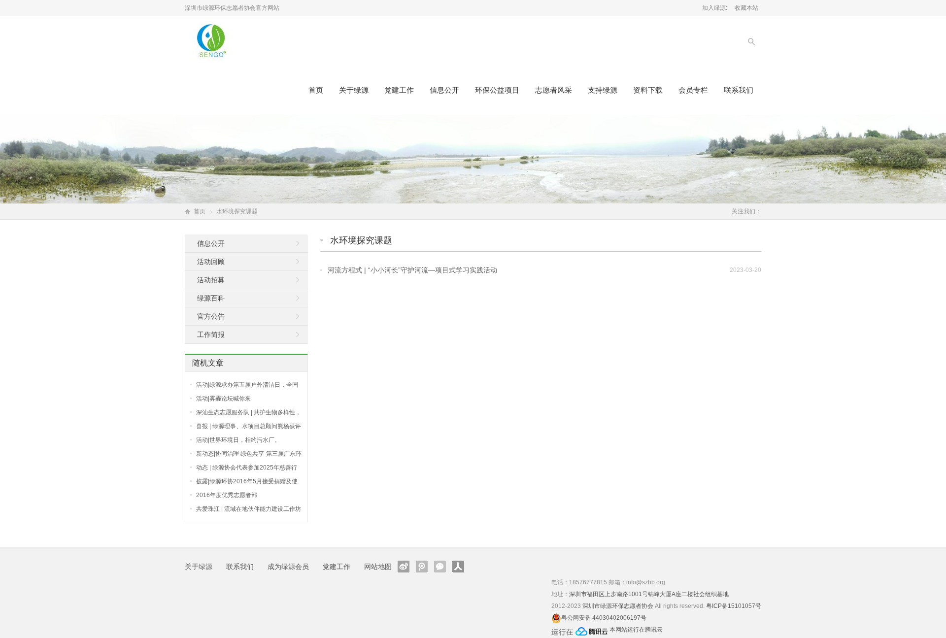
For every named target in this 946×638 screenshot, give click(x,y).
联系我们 (738, 90)
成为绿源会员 (288, 567)
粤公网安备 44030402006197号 (603, 617)
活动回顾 (211, 262)
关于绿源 (354, 90)
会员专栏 (693, 90)
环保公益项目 (497, 90)
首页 (315, 90)
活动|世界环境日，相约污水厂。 (238, 440)
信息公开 (444, 90)
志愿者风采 (553, 90)
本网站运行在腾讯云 (636, 629)
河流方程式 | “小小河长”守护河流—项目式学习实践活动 (412, 270)
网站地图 (378, 567)
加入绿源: (714, 7)
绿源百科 (211, 298)
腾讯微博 (422, 566)
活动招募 (211, 280)
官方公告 (211, 316)
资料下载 (648, 90)
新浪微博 (403, 566)
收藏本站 (746, 7)
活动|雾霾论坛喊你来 (223, 398)
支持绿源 (602, 90)
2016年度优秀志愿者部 (226, 495)
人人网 (458, 566)
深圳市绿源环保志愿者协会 (617, 606)
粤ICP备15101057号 (733, 606)
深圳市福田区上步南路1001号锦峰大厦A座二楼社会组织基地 (649, 594)
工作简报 (211, 334)
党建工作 (399, 90)
